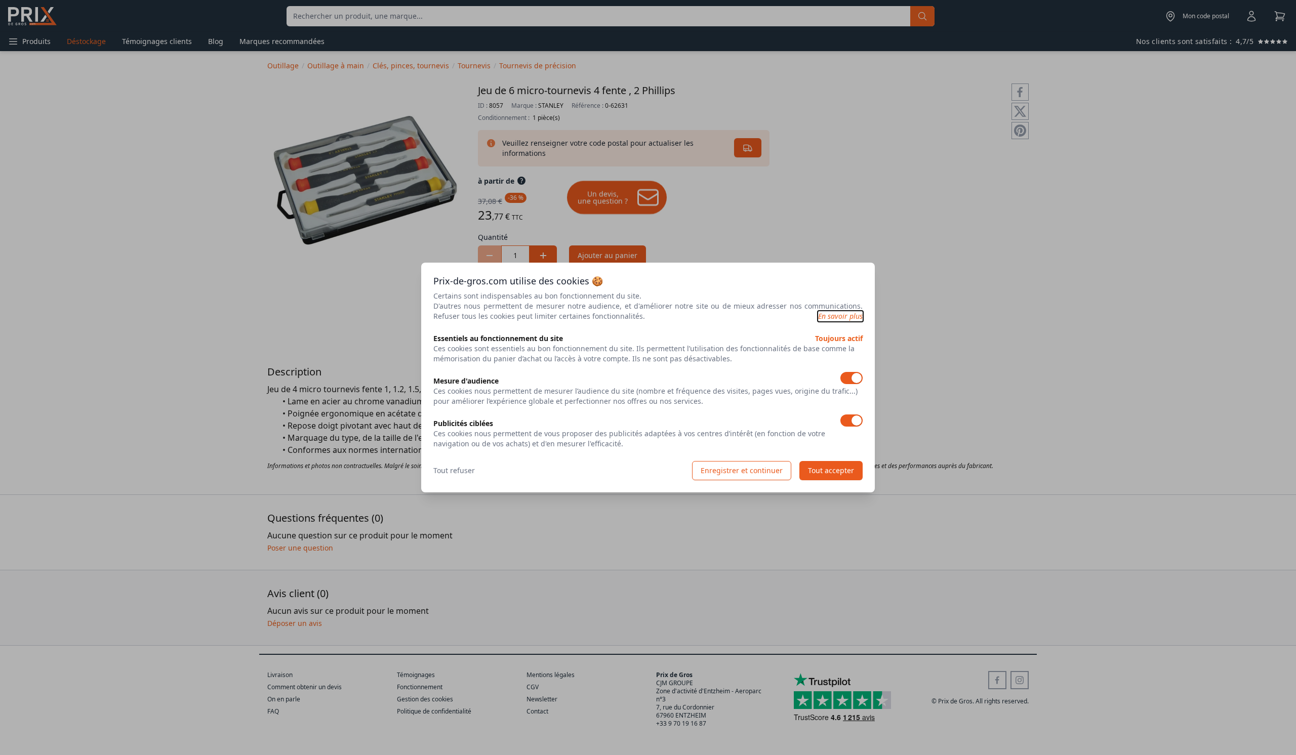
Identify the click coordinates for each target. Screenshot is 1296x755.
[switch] (851, 378)
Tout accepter (831, 470)
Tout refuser (454, 470)
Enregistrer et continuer (742, 470)
